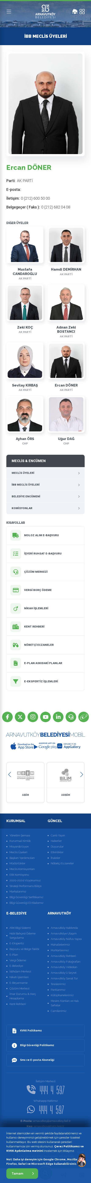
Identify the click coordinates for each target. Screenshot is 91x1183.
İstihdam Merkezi (20, 971)
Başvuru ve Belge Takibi (24, 949)
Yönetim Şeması (20, 835)
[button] (9, 774)
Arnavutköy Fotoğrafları (65, 961)
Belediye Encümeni (26, 496)
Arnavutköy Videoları (64, 967)
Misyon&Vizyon (19, 846)
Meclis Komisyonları (22, 869)
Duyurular (57, 846)
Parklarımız (58, 989)
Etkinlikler (57, 852)
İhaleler (55, 857)
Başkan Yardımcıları (22, 857)
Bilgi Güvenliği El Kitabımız (26, 902)
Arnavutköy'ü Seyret (63, 972)
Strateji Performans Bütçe (25, 886)
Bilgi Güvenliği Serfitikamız (26, 897)
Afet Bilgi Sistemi (20, 927)
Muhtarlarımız (60, 950)
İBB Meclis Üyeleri (26, 484)
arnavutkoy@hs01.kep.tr (45, 1126)
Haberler (56, 840)
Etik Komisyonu (19, 874)
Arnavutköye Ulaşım (64, 933)
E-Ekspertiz (17, 943)
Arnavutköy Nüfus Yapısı (66, 939)
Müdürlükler (17, 863)
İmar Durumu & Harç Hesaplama (23, 996)
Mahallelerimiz (60, 944)
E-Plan (14, 954)
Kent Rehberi (18, 1004)
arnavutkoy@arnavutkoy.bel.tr (46, 1121)
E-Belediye (16, 965)
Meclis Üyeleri (23, 472)
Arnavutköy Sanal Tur (64, 978)
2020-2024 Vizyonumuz (25, 880)
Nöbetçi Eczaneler (62, 863)
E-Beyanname (19, 982)
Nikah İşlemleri (19, 977)
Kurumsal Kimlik (20, 840)
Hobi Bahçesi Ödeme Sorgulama (23, 935)
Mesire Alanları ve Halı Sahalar (65, 1003)
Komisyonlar (22, 508)
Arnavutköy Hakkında (64, 927)
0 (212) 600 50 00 (35, 198)
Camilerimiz (58, 1011)
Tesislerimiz (58, 984)
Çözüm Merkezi (19, 988)
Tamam (17, 1173)
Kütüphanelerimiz (62, 995)
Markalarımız (18, 891)
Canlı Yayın (58, 835)
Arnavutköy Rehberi (63, 956)
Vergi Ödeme (18, 960)
